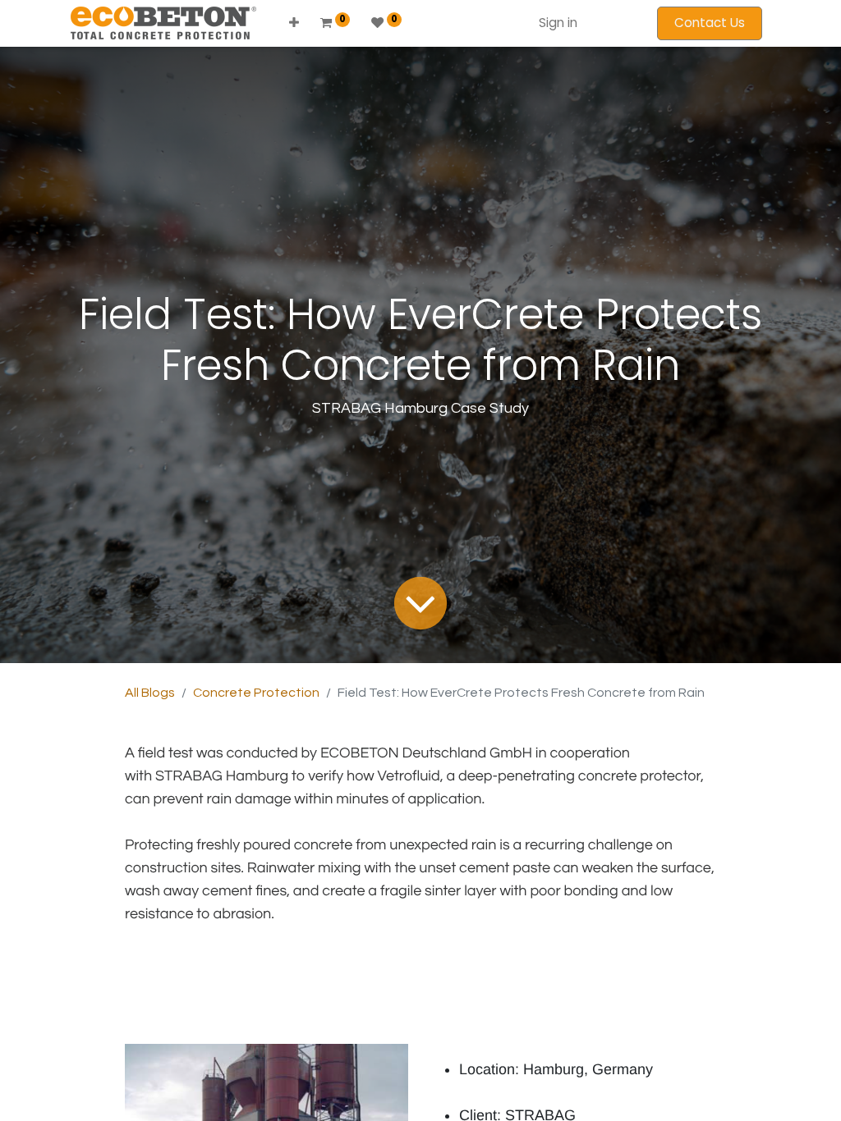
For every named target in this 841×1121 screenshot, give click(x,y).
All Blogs (150, 692)
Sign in (558, 22)
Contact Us (709, 22)
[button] (293, 23)
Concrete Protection (256, 692)
